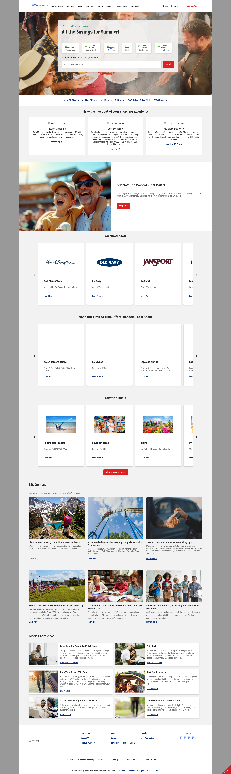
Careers (114, 738)
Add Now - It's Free (173, 144)
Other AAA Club (152, 770)
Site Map (115, 759)
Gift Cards (119, 100)
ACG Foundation (147, 738)
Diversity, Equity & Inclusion (123, 743)
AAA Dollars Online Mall (139, 100)
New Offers (90, 100)
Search (168, 64)
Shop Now (123, 206)
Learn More (115, 149)
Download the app (68, 662)
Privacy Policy (132, 759)
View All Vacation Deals (115, 472)
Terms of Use (151, 759)
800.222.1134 (98, 759)
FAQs (113, 733)
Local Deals (104, 100)
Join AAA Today (153, 662)
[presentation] (34, 275)
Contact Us (85, 733)
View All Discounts (72, 100)
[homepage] (40, 6)
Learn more (33, 559)
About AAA (85, 738)
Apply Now (65, 714)
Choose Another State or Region (131, 770)
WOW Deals (159, 100)
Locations (145, 733)
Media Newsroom (88, 743)
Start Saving (55, 142)
